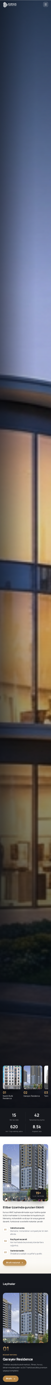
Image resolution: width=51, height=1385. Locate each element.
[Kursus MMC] (10, 4)
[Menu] (45, 4)
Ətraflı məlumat (13, 1262)
